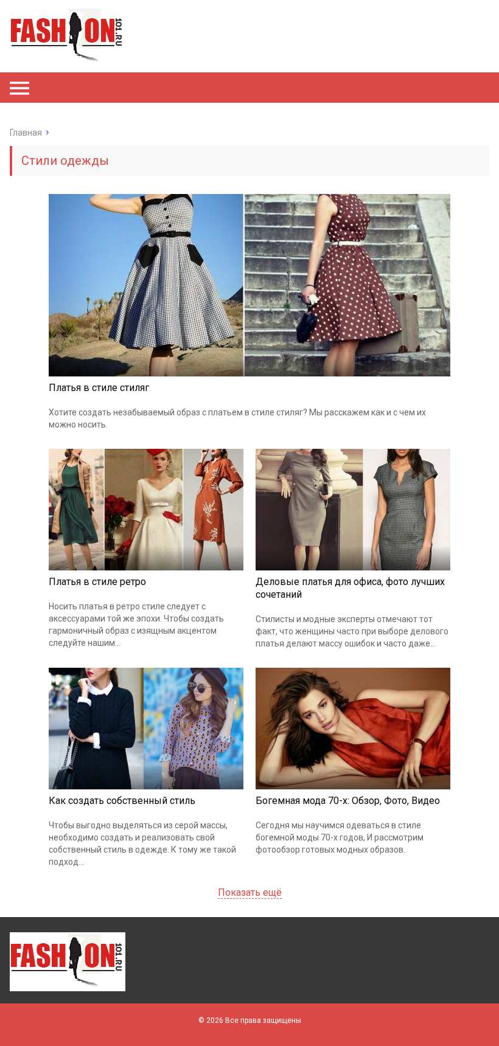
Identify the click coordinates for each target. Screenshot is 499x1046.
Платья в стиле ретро (97, 581)
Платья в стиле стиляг (99, 387)
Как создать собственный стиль (122, 800)
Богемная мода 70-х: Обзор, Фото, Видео (348, 800)
